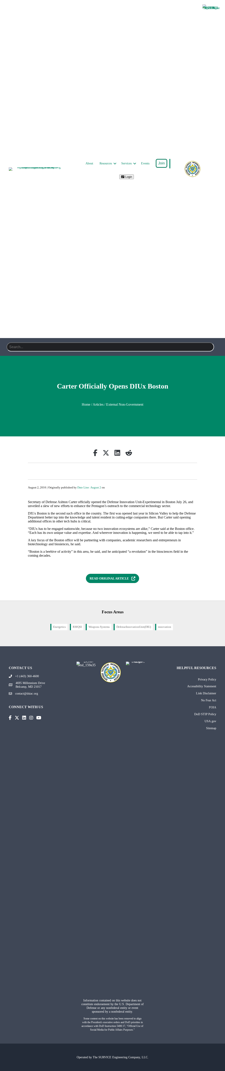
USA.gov (210, 721)
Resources (106, 163)
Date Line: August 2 (89, 487)
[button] (115, 163)
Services (126, 163)
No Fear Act (208, 700)
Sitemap (211, 728)
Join (161, 163)
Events (145, 163)
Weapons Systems (99, 626)
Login (128, 176)
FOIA (212, 707)
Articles (98, 404)
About (89, 163)
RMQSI (77, 626)
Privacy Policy (207, 679)
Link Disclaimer (206, 693)
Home (86, 404)
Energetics (59, 626)
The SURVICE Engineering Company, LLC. (121, 1057)
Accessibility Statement (201, 686)
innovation (164, 626)
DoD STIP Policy (205, 714)
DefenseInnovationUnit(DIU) (133, 626)
